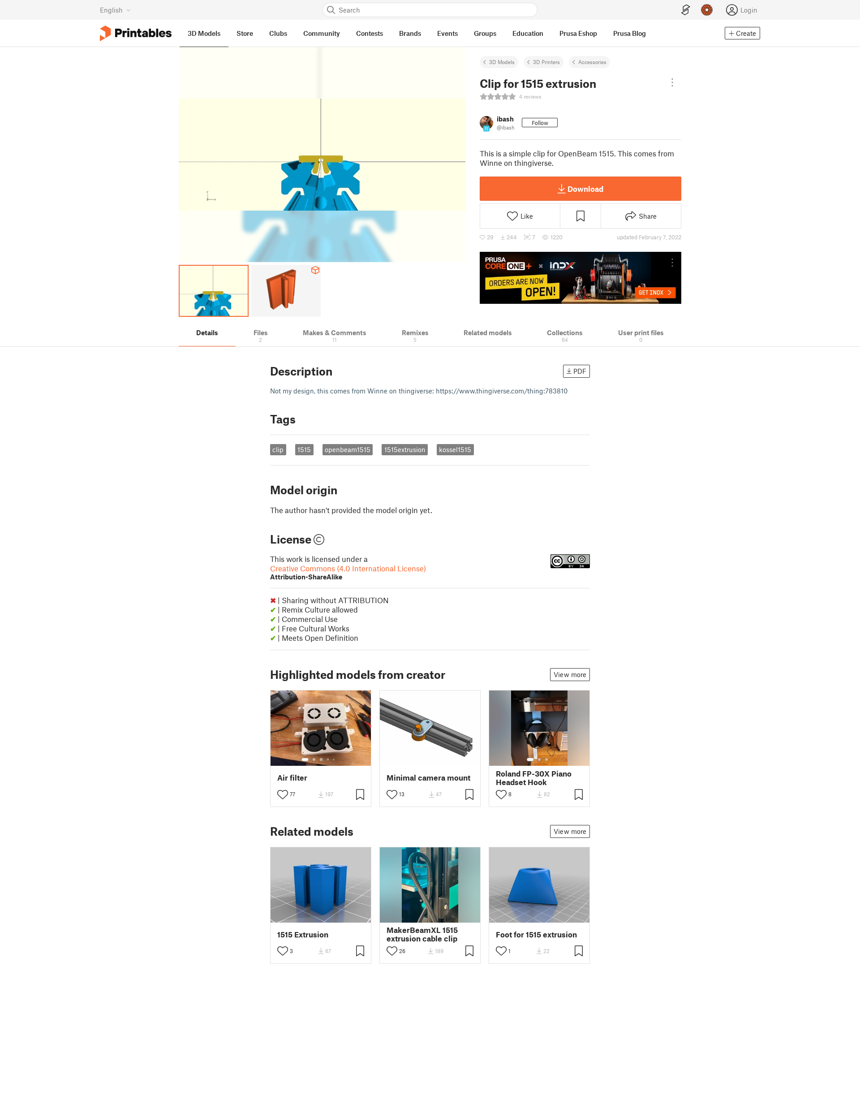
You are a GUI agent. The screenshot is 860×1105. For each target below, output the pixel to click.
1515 (304, 449)
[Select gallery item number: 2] (314, 759)
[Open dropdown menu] (672, 82)
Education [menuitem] (527, 33)
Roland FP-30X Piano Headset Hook (534, 777)
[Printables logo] (136, 33)
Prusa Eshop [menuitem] (578, 33)
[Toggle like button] (282, 794)
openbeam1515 (347, 449)
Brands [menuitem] (410, 33)
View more (570, 674)
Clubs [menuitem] (278, 33)
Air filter (292, 777)
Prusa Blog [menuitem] (629, 33)
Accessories (592, 62)
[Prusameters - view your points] (707, 10)
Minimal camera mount (428, 777)
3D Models (502, 62)
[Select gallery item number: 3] (321, 759)
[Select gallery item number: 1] (305, 759)
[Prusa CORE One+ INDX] (580, 278)
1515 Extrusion (302, 934)
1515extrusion (405, 449)
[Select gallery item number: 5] (334, 759)
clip (278, 449)
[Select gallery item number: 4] (328, 759)
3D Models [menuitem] (204, 33)
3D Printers (546, 62)
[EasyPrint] (685, 10)
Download (585, 188)
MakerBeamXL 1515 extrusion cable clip (422, 934)
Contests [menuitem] (369, 33)
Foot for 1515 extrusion (536, 934)
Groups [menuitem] (485, 33)
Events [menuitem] (447, 33)
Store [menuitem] (244, 33)
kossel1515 (455, 449)
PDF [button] (579, 371)
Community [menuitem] (321, 33)
